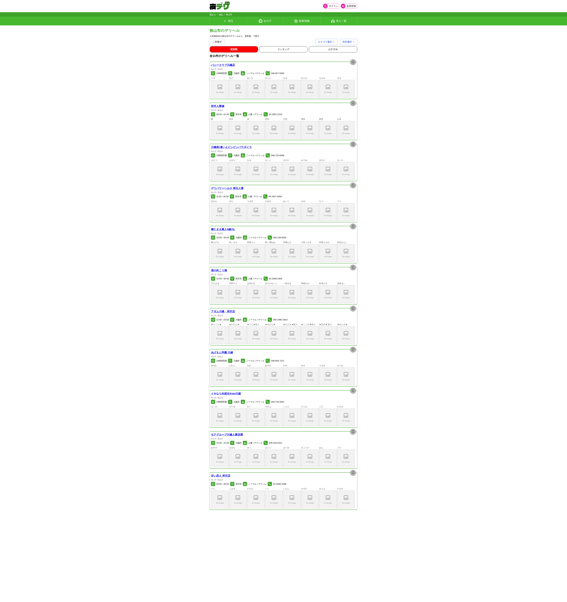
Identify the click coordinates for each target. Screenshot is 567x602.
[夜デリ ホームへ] (219, 6)
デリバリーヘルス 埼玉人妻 (227, 188)
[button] (220, 89)
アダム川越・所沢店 (223, 311)
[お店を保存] (353, 62)
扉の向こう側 (219, 270)
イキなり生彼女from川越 (226, 393)
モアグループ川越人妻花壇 (227, 434)
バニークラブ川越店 (223, 65)
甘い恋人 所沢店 (220, 475)
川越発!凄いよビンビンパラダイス (231, 147)
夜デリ (213, 14)
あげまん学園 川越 (222, 352)
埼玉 (221, 14)
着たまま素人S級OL (223, 229)
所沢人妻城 (217, 106)
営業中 (218, 42)
